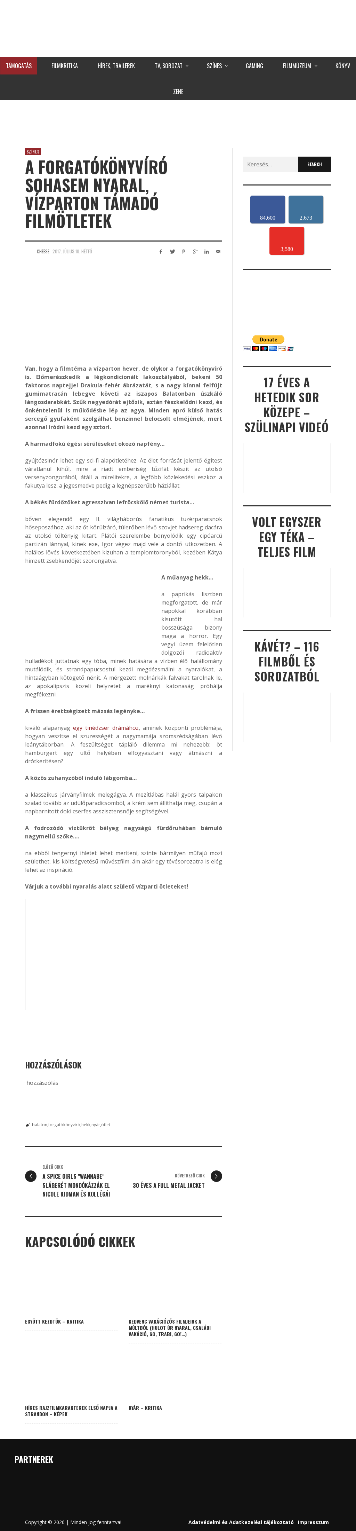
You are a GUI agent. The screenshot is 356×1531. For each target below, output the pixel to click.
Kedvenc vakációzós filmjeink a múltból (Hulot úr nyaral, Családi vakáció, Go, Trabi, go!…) (170, 1327)
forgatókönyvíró (64, 1125)
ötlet (105, 1125)
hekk (85, 1125)
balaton (39, 1125)
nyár (95, 1125)
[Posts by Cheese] (29, 251)
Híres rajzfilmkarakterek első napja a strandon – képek (71, 1411)
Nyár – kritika (145, 1407)
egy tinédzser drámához (106, 728)
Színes (33, 152)
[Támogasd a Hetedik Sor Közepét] (178, 122)
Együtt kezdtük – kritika (54, 1321)
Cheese (43, 251)
